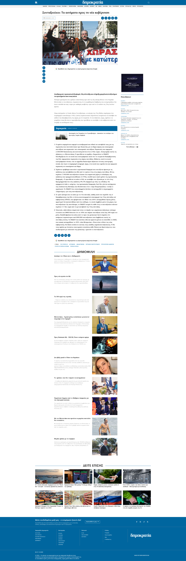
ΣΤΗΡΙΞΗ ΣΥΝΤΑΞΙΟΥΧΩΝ (62, 246)
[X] (105, 18)
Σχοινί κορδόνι (108, 535)
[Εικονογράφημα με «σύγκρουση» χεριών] (104, 345)
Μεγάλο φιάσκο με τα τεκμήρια (64, 439)
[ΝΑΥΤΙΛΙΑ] (49, 476)
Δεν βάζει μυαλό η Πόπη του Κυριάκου (66, 357)
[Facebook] (102, 18)
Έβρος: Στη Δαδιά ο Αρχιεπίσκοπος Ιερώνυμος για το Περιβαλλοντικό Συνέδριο (130, 137)
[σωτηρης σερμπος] (104, 406)
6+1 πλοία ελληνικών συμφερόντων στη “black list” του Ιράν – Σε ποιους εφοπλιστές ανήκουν (131, 119)
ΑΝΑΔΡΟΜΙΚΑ (80, 244)
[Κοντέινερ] (49, 498)
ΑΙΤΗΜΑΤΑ (72, 244)
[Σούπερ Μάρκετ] (78, 498)
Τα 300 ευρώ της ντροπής (62, 296)
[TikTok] (144, 521)
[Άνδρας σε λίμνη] (104, 284)
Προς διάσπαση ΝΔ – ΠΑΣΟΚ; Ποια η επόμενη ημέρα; (71, 337)
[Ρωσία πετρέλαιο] (108, 498)
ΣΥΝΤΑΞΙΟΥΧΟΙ (74, 246)
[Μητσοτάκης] (104, 426)
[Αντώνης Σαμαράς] (104, 325)
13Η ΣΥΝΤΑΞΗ (64, 244)
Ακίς (106, 537)
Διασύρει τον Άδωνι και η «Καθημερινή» (67, 256)
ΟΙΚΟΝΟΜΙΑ (124, 116)
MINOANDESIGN (144, 555)
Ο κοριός (107, 532)
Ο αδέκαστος (108, 539)
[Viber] (109, 18)
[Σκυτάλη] (108, 476)
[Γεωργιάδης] (104, 264)
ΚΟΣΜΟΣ (123, 100)
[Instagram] (140, 521)
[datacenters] (137, 476)
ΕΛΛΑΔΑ (123, 108)
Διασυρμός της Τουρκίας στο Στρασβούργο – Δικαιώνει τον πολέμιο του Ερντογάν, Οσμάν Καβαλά (91, 134)
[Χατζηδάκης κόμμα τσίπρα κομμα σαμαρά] (104, 447)
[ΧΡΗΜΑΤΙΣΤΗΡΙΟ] (78, 476)
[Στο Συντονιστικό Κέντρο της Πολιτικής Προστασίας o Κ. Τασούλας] (104, 304)
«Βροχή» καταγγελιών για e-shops (129, 144)
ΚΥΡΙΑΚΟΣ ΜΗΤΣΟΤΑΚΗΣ (93, 244)
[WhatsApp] (112, 18)
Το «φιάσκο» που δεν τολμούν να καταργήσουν (69, 378)
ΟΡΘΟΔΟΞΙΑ (124, 133)
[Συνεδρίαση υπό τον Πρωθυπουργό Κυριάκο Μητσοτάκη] (104, 386)
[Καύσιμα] (137, 498)
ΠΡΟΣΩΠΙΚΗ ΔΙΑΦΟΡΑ (107, 244)
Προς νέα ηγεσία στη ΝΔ (62, 276)
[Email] (116, 18)
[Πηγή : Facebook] (104, 365)
